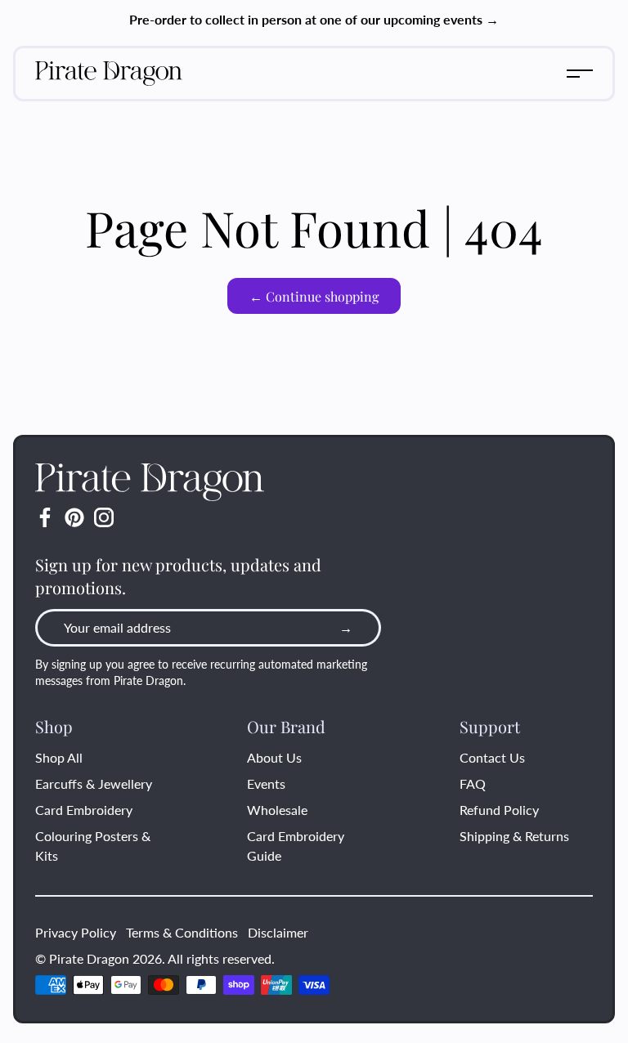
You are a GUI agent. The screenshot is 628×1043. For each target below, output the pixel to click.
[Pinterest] (74, 517)
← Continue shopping (314, 296)
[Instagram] (104, 517)
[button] (580, 73)
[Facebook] (45, 517)
